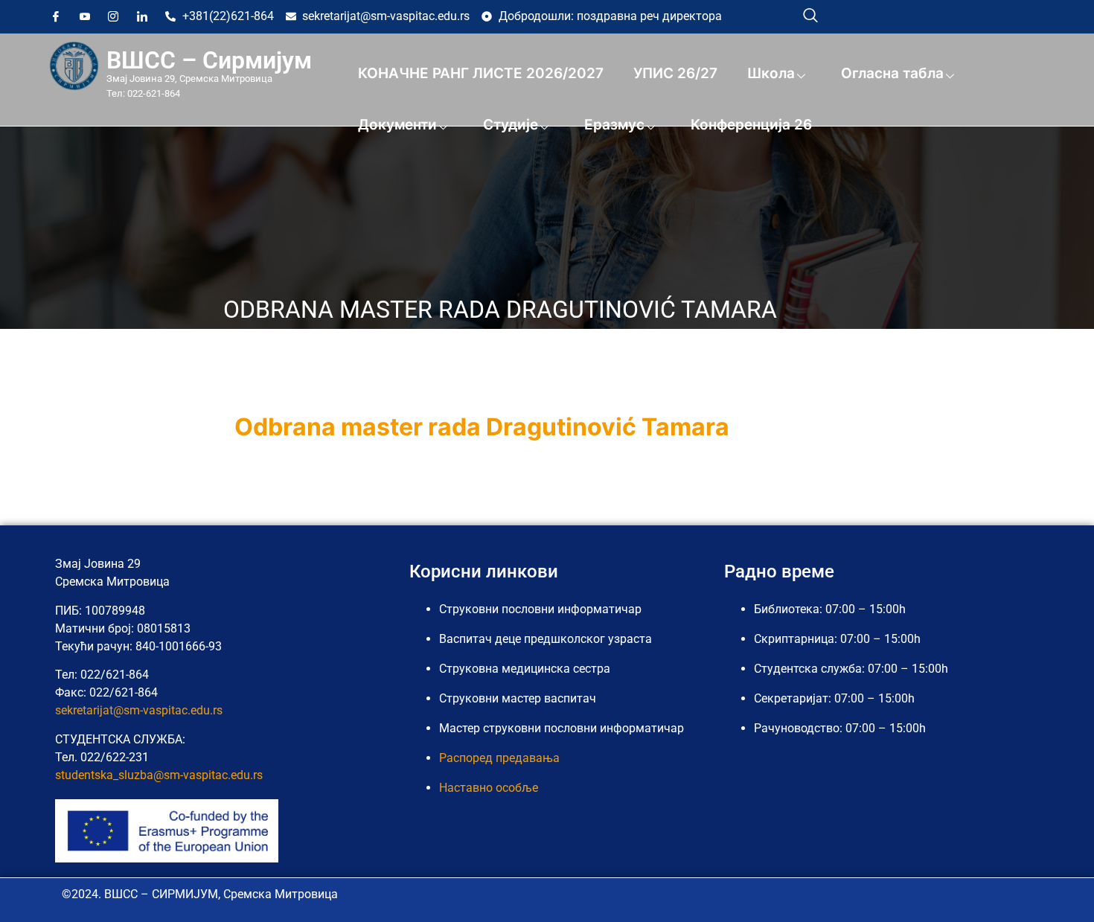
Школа (771, 73)
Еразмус (614, 124)
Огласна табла (892, 73)
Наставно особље (488, 788)
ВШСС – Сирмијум (209, 60)
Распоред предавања (499, 758)
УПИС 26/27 (675, 73)
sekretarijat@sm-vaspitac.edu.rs (139, 710)
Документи (397, 124)
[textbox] (547, 427)
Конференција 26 (751, 124)
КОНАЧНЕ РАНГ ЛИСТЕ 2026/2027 (481, 73)
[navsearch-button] (810, 14)
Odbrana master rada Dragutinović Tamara (481, 426)
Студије (510, 124)
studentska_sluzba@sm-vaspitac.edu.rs (159, 775)
